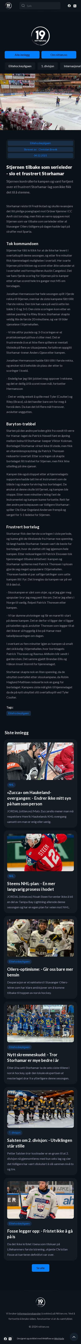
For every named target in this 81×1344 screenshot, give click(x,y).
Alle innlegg (22, 54)
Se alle (41, 1268)
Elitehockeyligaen (19, 66)
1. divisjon (47, 66)
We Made (59, 1338)
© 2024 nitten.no (39, 1326)
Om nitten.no (58, 54)
